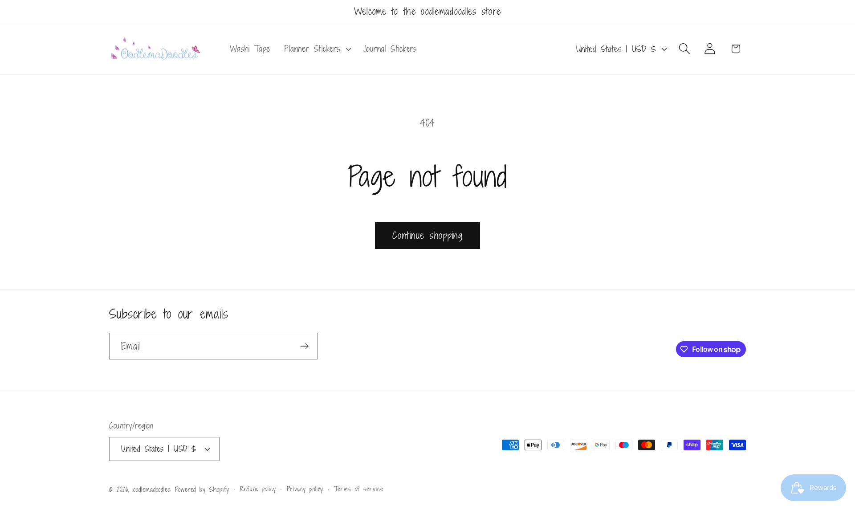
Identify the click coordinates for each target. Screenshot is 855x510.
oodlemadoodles (152, 489)
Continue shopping (427, 235)
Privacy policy (305, 488)
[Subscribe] (304, 346)
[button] (316, 49)
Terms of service (358, 488)
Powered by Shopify (202, 489)
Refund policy (258, 488)
